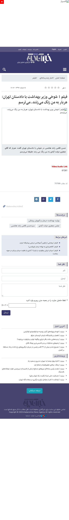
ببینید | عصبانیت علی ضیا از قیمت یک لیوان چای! (46, 376)
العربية (59, 49)
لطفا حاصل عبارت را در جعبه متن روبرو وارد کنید (46, 300)
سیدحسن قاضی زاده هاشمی (23, 225)
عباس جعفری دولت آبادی (49, 225)
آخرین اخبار (60, 326)
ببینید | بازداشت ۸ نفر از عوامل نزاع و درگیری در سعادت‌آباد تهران (41, 379)
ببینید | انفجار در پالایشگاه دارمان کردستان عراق (47, 335)
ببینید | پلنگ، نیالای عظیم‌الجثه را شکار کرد (49, 365)
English (54, 49)
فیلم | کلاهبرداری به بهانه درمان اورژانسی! (43, 246)
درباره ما (30, 49)
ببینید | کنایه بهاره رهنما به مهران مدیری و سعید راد (46, 361)
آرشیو (19, 49)
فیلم (34, 78)
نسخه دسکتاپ (34, 390)
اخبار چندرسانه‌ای (46, 78)
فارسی (65, 49)
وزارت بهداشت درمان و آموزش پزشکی (44, 220)
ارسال (6, 312)
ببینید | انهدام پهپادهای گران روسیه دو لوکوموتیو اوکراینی (44, 331)
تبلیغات (24, 49)
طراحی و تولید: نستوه (33, 416)
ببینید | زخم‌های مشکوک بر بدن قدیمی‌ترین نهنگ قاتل (45, 343)
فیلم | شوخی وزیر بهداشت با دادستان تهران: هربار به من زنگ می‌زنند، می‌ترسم (34, 100)
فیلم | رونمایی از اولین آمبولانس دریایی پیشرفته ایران (39, 243)
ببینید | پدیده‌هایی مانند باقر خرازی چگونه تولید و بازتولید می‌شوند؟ (40, 339)
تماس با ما (35, 49)
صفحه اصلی (60, 78)
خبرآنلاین (34, 58)
